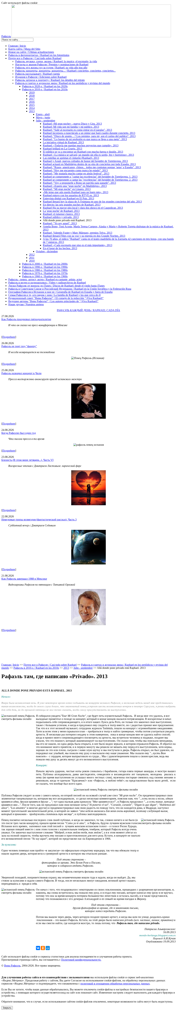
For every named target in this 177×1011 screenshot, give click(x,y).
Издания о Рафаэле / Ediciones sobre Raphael (41, 76)
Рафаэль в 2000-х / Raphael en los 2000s (45, 263)
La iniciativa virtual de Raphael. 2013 (63, 142)
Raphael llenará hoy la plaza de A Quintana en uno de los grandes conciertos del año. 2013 (92, 201)
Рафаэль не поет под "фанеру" (19, 346)
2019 (32, 92)
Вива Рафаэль (12, 965)
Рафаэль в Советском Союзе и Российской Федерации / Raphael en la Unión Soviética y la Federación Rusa (69, 288)
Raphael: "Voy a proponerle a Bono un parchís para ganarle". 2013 (79, 182)
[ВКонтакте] (38, 948)
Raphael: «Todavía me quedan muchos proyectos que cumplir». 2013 (80, 145)
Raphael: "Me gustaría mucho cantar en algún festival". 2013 (76, 173)
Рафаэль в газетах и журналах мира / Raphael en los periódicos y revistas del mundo (62, 83)
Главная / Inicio (17, 45)
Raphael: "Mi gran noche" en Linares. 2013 (67, 189)
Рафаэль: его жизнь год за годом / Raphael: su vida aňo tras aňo (51, 67)
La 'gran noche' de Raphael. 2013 (61, 210)
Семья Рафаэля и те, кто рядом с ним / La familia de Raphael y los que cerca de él (54, 295)
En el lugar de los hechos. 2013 (60, 248)
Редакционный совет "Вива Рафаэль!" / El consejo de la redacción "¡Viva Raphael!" (56, 298)
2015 (32, 105)
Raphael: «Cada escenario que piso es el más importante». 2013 (77, 245)
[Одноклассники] (43, 948)
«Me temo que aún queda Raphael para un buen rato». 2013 (75, 192)
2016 (32, 101)
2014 (32, 108)
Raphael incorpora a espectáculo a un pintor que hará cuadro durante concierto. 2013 (89, 133)
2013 (32, 111)
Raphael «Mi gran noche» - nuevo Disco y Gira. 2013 (72, 123)
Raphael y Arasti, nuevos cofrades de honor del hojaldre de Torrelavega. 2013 (85, 161)
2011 (31, 257)
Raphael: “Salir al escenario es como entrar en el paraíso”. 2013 (77, 129)
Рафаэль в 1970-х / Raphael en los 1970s (45, 273)
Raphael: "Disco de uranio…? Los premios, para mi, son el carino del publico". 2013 (89, 136)
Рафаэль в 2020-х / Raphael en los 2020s (45, 86)
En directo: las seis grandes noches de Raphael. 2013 (71, 204)
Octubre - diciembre (47, 251)
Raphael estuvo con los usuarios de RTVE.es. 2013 (71, 195)
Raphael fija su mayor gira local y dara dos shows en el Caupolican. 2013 (83, 207)
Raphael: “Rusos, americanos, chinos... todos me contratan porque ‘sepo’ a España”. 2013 (92, 167)
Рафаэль (6, 36)
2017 (32, 98)
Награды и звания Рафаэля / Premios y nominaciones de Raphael (51, 64)
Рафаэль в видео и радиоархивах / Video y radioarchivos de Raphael (47, 282)
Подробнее (8, 336)
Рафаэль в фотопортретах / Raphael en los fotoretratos (38, 55)
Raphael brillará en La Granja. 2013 (62, 148)
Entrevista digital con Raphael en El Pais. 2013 (68, 198)
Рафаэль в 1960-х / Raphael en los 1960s (45, 276)
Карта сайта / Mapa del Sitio (24, 48)
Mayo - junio (43, 117)
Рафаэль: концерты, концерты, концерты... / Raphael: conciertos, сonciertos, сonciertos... (65, 70)
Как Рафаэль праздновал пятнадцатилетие (26, 319)
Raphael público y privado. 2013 (61, 217)
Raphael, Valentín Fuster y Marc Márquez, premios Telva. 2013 (77, 232)
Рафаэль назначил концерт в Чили (21, 373)
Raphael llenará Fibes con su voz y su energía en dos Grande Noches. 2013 (84, 235)
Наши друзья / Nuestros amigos (26, 304)
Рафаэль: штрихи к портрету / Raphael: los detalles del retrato (50, 80)
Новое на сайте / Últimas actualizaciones (31, 52)
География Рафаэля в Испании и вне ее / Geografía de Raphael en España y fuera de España (60, 291)
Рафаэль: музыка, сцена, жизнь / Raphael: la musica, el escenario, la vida (56, 61)
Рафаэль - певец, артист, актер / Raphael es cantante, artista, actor (45, 279)
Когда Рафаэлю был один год (18, 433)
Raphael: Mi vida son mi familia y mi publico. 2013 (71, 126)
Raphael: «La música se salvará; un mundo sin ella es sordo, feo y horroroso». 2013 (88, 154)
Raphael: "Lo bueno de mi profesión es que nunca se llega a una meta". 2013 (85, 139)
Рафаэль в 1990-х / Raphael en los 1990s (45, 267)
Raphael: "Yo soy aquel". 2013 (60, 223)
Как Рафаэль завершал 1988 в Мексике (24, 578)
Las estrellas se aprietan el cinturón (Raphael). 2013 (71, 157)
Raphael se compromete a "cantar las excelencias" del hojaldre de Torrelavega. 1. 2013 (90, 176)
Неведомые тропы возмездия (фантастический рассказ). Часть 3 (39, 519)
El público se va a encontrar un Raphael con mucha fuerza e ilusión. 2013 (83, 151)
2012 (32, 254)
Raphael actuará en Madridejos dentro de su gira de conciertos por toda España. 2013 (89, 164)
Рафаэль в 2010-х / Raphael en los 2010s (45, 89)
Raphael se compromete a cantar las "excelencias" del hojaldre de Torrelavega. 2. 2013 (90, 179)
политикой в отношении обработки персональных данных (115, 983)
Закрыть (7, 1007)
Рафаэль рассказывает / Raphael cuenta (37, 73)
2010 (32, 260)
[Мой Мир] (48, 948)
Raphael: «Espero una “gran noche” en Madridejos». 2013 (75, 186)
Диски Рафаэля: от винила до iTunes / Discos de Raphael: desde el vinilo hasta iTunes (56, 285)
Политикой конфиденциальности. (81, 959)
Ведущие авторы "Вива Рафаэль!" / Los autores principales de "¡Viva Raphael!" (53, 301)
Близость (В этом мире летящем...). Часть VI (27, 460)
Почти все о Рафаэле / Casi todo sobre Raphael (34, 58)
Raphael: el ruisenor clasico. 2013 (61, 214)
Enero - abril (43, 114)
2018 (32, 95)
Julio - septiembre (45, 120)
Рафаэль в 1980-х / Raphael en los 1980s (45, 270)
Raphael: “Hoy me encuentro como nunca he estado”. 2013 (75, 170)
